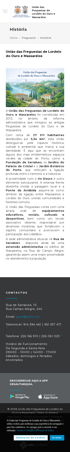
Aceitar (57, 437)
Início (14, 37)
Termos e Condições (26, 430)
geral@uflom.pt (28, 316)
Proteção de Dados (45, 430)
